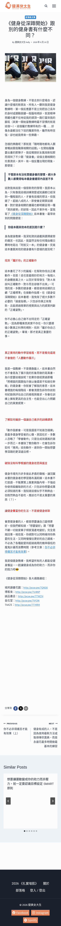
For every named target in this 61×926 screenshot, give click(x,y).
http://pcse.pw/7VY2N (27, 600)
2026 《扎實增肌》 (25, 883)
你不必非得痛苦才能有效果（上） (16, 728)
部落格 (20, 890)
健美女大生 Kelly (22, 42)
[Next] (52, 801)
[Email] (26, 708)
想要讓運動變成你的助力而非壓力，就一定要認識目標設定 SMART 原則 (30, 784)
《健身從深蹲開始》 (22, 214)
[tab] (24, 831)
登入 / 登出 (37, 890)
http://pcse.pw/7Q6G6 (35, 587)
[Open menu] (53, 6)
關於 (46, 883)
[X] (21, 708)
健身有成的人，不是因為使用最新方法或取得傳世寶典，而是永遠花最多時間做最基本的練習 (45, 735)
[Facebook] (15, 708)
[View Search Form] (46, 6)
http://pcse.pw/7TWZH (30, 596)
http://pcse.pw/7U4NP (27, 592)
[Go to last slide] (8, 801)
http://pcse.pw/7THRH (27, 604)
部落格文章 (30, 17)
